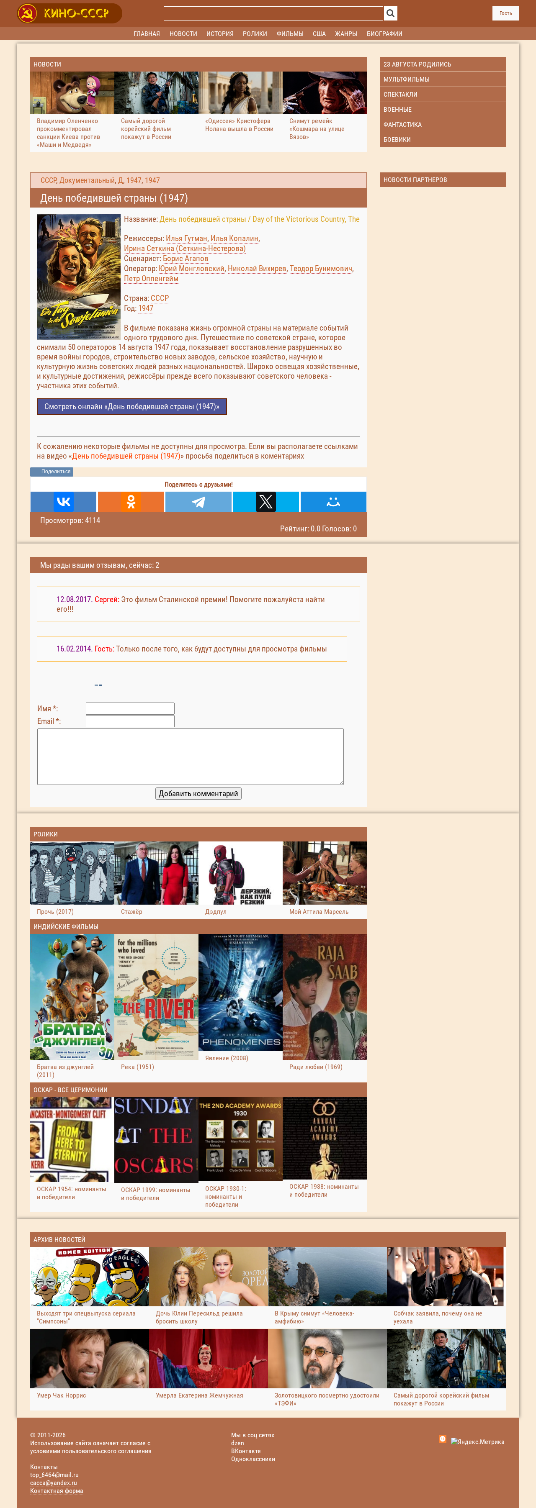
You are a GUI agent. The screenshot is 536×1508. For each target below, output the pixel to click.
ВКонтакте (246, 1451)
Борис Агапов (186, 258)
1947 (134, 180)
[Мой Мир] (333, 502)
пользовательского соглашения (107, 1451)
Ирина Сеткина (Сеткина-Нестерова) (185, 248)
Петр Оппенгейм (151, 278)
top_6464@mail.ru (54, 1475)
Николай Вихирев (257, 268)
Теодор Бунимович (321, 268)
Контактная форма (56, 1491)
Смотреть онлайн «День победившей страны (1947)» (131, 406)
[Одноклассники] (131, 502)
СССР (48, 180)
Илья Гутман (186, 238)
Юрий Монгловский (191, 268)
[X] (266, 502)
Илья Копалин (234, 238)
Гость (506, 13)
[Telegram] (198, 502)
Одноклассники (253, 1459)
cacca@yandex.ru (53, 1483)
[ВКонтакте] (63, 502)
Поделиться (56, 471)
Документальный (87, 180)
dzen (237, 1443)
